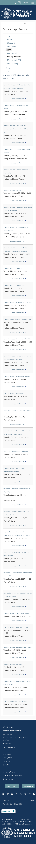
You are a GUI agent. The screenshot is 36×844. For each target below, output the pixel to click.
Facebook (7, 794)
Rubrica (19, 3)
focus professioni (14, 56)
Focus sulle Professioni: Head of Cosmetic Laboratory (18, 319)
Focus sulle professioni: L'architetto (13, 393)
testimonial (12, 53)
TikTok (29, 794)
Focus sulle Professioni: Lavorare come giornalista (17, 339)
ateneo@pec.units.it (24, 824)
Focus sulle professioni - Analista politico (14, 285)
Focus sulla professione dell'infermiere (14, 190)
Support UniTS (11, 786)
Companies (12, 46)
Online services (8, 779)
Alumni (9, 49)
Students (11, 43)
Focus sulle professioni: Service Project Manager (17, 613)
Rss (34, 794)
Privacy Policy (7, 758)
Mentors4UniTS (14, 60)
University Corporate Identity (12, 775)
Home (8, 36)
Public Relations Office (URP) (12, 804)
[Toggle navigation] (33, 2)
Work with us (7, 734)
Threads (25, 794)
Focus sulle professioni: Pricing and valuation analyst (18, 302)
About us (11, 39)
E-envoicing (7, 743)
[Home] (16, 14)
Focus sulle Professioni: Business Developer (15, 701)
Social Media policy (9, 765)
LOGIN (25, 2)
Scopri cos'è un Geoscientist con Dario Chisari (16, 451)
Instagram (3, 794)
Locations (6, 800)
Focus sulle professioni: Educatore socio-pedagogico (17, 376)
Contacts (32, 800)
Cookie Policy (7, 761)
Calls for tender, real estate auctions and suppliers (16, 739)
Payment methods (9, 747)
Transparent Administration (12, 731)
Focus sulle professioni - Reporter (13, 268)
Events (8, 68)
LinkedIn (12, 794)
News (8, 71)
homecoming (12, 63)
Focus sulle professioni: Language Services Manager (18, 647)
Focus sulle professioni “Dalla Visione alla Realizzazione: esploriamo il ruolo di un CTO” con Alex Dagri (18, 129)
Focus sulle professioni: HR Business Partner (16, 627)
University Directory (9, 772)
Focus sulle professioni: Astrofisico (13, 664)
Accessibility (7, 754)
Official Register (8, 727)
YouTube (16, 794)
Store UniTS (28, 786)
